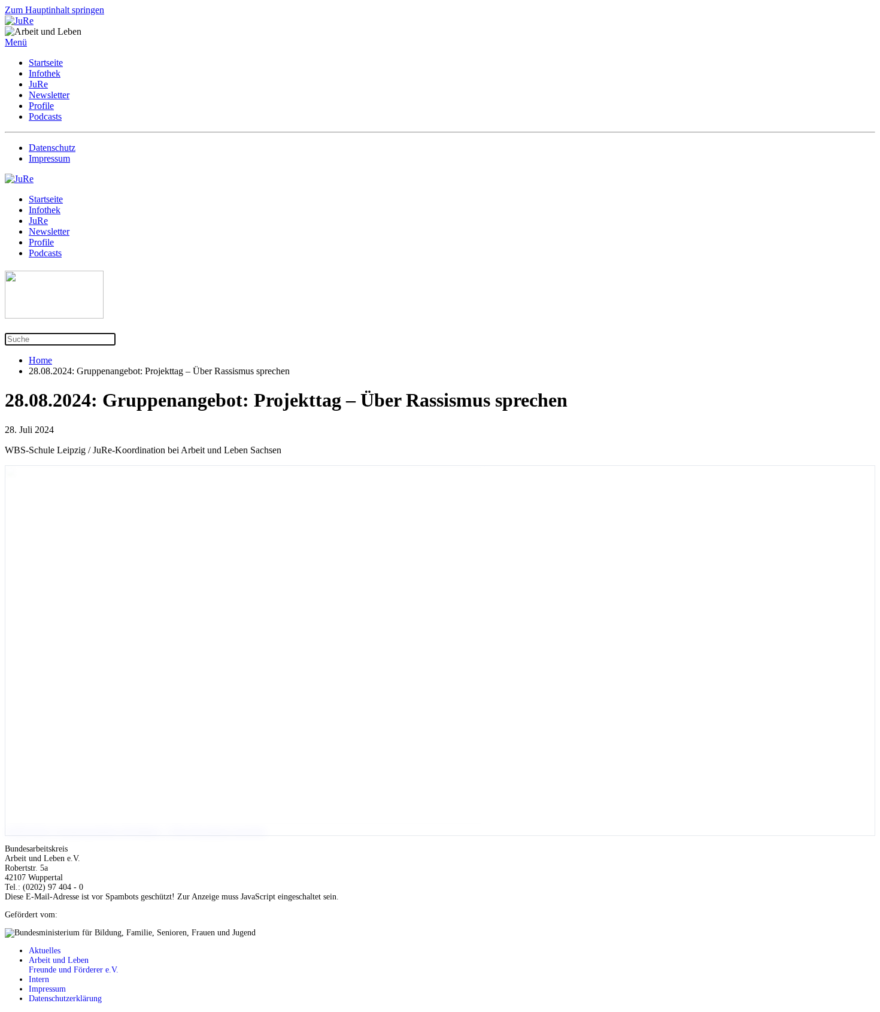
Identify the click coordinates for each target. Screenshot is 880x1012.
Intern (39, 979)
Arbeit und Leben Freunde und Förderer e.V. (74, 965)
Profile (41, 106)
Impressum (49, 158)
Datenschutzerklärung (65, 998)
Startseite (46, 62)
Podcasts (45, 116)
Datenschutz (52, 148)
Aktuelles (44, 950)
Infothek (44, 73)
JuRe (38, 84)
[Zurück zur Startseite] (19, 21)
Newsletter (49, 95)
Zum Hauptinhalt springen (54, 10)
